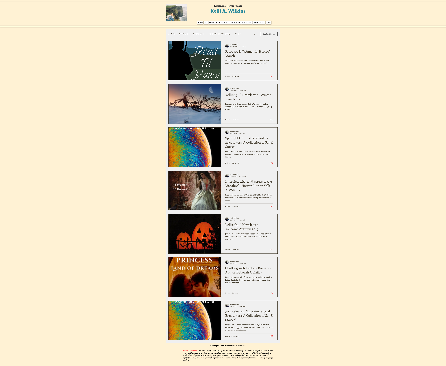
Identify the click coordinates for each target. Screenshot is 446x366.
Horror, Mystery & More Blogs (220, 34)
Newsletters (183, 34)
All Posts (171, 34)
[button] (254, 34)
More (237, 34)
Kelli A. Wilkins (228, 10)
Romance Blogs (198, 34)
